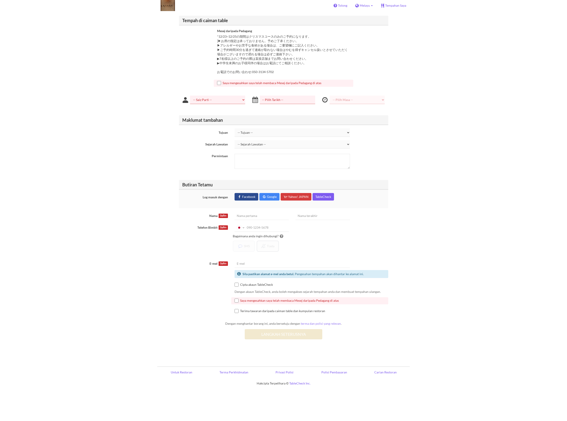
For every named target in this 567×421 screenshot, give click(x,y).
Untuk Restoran (181, 372)
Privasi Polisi (284, 372)
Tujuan (223, 132)
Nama (217, 216)
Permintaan (220, 156)
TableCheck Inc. (300, 383)
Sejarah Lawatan (216, 144)
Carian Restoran (385, 372)
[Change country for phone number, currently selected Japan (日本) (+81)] (240, 228)
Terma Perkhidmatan (233, 372)
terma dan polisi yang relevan (321, 323)
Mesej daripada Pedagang (234, 31)
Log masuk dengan (215, 197)
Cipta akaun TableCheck (256, 284)
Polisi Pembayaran (334, 372)
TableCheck (323, 197)
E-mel (218, 263)
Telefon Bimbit (211, 227)
